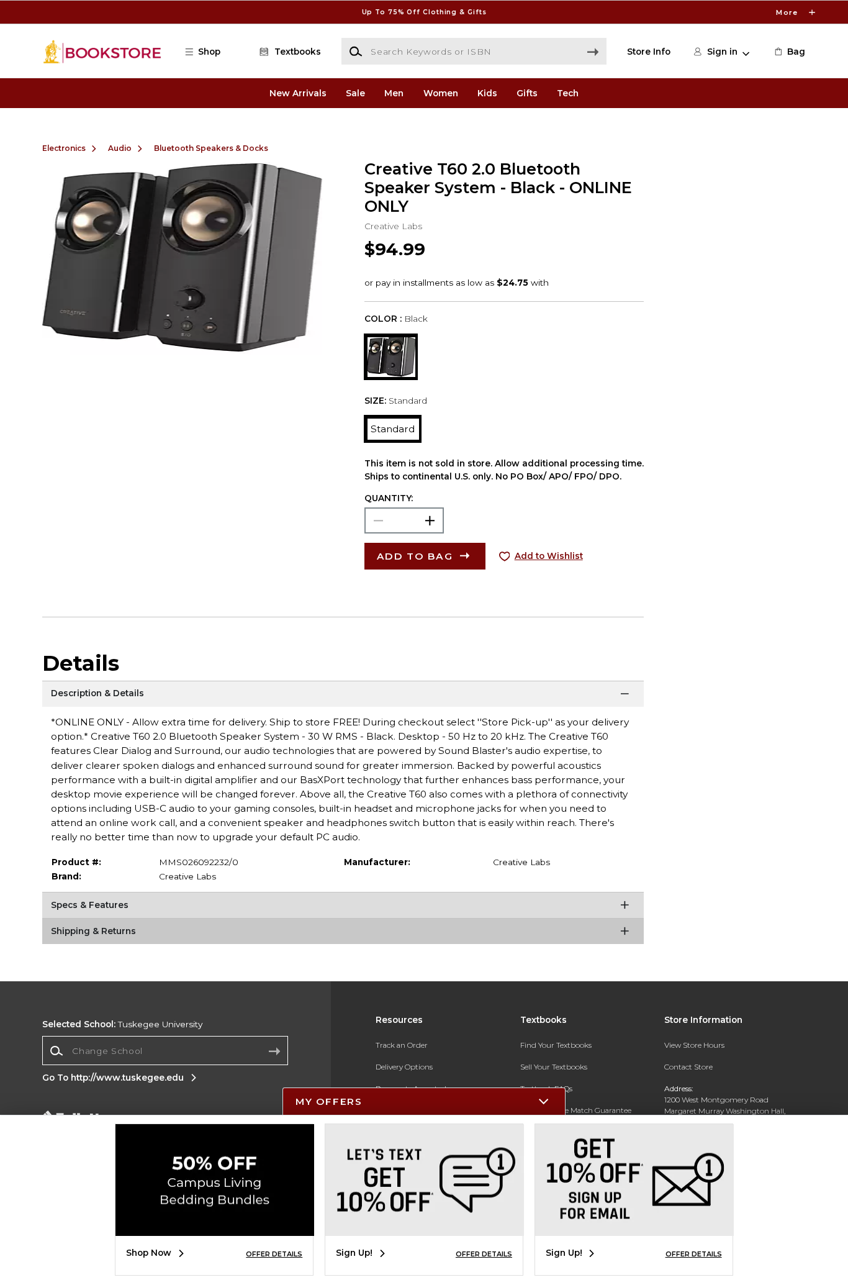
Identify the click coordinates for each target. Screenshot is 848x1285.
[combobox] (165, 1051)
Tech (568, 93)
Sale (355, 93)
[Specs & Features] (343, 907)
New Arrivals (298, 93)
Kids (487, 93)
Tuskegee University (122, 1024)
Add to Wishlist (549, 556)
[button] (424, 12)
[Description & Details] (343, 696)
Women (440, 93)
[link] (789, 51)
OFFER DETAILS (274, 1254)
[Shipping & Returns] (343, 933)
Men (394, 93)
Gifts (527, 93)
